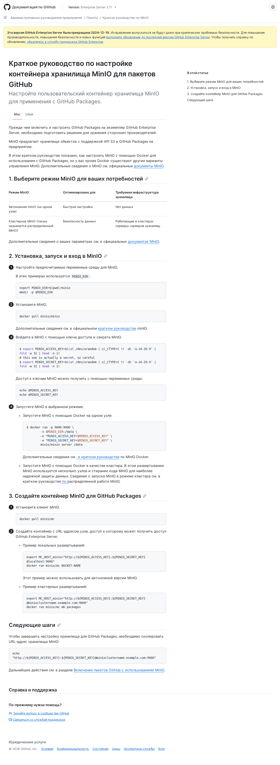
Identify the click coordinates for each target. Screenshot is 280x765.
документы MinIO (148, 166)
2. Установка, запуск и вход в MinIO (55, 256)
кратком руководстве (117, 328)
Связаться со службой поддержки (39, 719)
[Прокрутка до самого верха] (270, 755)
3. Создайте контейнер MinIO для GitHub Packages (75, 496)
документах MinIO (143, 241)
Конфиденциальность (73, 749)
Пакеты (92, 17)
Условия (47, 749)
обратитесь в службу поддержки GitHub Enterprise (65, 42)
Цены (116, 749)
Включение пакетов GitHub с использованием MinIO (119, 670)
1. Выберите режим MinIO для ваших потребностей (76, 179)
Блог (161, 749)
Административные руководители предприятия (46, 17)
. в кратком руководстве (97, 457)
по (64, 481)
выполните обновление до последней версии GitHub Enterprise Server (158, 37)
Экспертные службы (139, 749)
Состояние (100, 749)
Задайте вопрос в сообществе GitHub (41, 713)
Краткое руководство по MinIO (126, 17)
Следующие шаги (32, 625)
